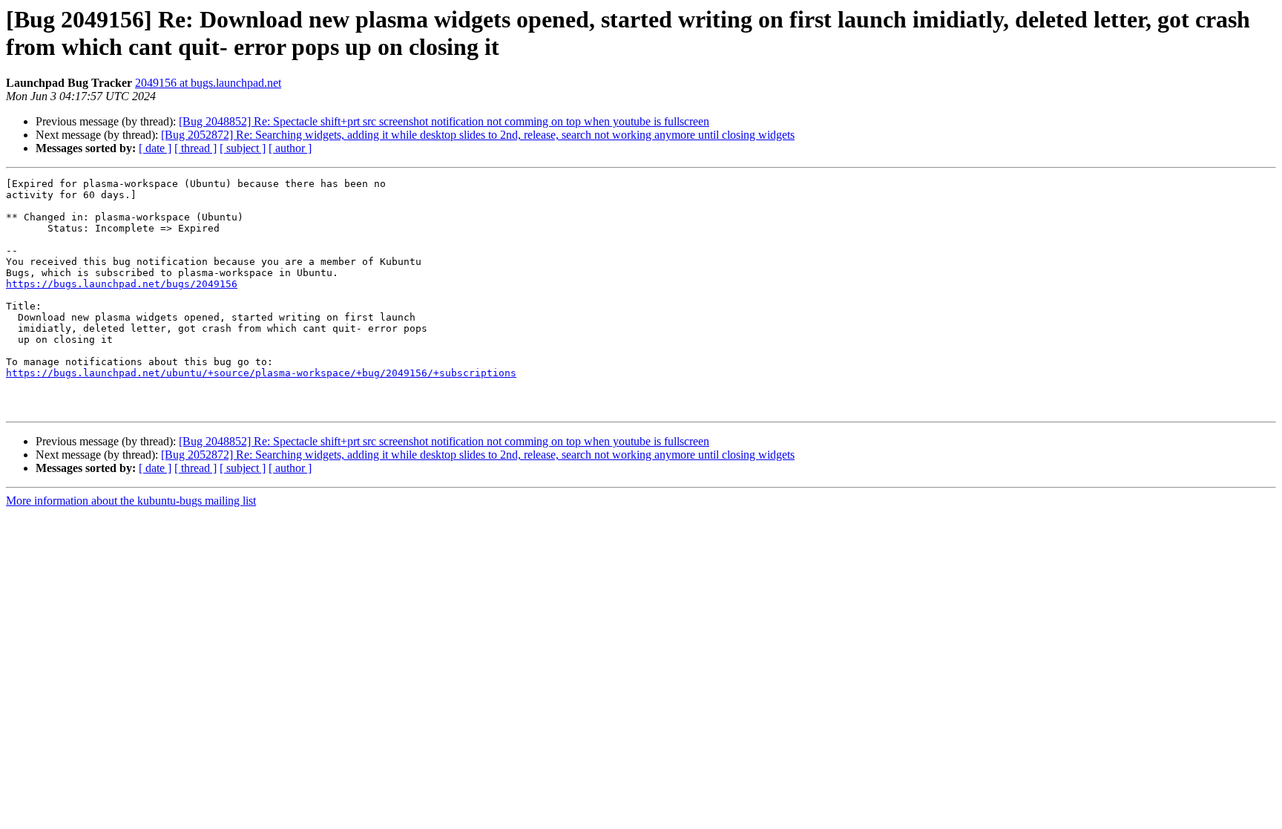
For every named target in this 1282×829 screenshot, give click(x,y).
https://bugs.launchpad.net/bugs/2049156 (121, 283)
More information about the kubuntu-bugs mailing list (131, 500)
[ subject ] (243, 148)
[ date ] (155, 148)
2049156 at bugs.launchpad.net (208, 82)
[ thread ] (195, 148)
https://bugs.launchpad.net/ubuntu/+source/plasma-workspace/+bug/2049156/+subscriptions (261, 373)
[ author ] (290, 148)
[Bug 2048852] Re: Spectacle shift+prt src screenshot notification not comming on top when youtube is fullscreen (444, 121)
